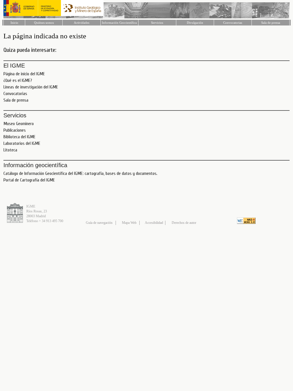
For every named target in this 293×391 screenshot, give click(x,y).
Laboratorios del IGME (21, 143)
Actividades (81, 22)
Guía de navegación (99, 223)
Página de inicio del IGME (24, 73)
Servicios (157, 22)
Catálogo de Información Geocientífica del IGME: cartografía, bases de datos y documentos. (80, 173)
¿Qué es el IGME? (17, 80)
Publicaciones (14, 130)
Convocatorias (232, 22)
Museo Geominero (18, 123)
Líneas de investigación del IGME (30, 87)
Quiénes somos (44, 22)
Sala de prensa (270, 22)
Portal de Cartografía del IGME (29, 180)
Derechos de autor (184, 223)
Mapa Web (129, 223)
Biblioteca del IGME (19, 136)
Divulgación (195, 22)
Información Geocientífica (119, 22)
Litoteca (10, 150)
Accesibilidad (154, 223)
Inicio (14, 22)
